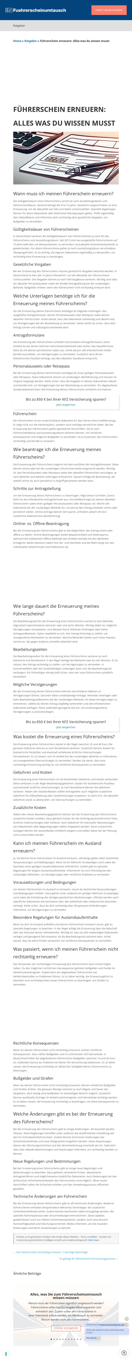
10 (77, 1339)
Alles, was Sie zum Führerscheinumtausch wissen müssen (66, 1296)
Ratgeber (30, 41)
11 (80, 1339)
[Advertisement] (66, 69)
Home (17, 41)
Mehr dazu (93, 1240)
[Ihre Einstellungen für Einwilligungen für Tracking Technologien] (6, 1354)
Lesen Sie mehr (66, 1328)
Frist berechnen (109, 10)
